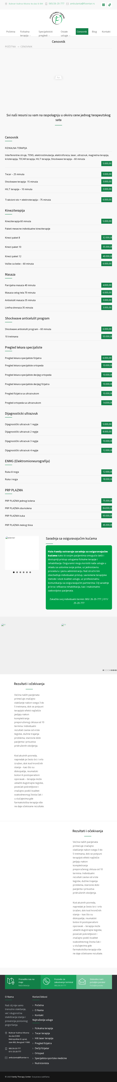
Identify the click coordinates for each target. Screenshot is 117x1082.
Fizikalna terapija (24, 32)
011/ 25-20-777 (15, 1051)
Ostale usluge (64, 32)
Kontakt (106, 31)
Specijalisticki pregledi (46, 32)
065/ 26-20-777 (93, 599)
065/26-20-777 (56, 3)
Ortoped (39, 1053)
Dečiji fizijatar (42, 1048)
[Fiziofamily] (58, 18)
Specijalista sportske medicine (51, 1058)
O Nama (39, 1010)
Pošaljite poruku (96, 985)
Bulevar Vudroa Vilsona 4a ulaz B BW (26, 3)
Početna (10, 31)
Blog (94, 31)
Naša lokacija (24, 985)
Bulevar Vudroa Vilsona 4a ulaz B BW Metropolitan (19, 1035)
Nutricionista (42, 1063)
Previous (10, 555)
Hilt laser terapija (44, 1038)
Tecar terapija (42, 1033)
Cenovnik (82, 31)
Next (34, 555)
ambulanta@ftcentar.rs (82, 3)
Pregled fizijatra (43, 1043)
